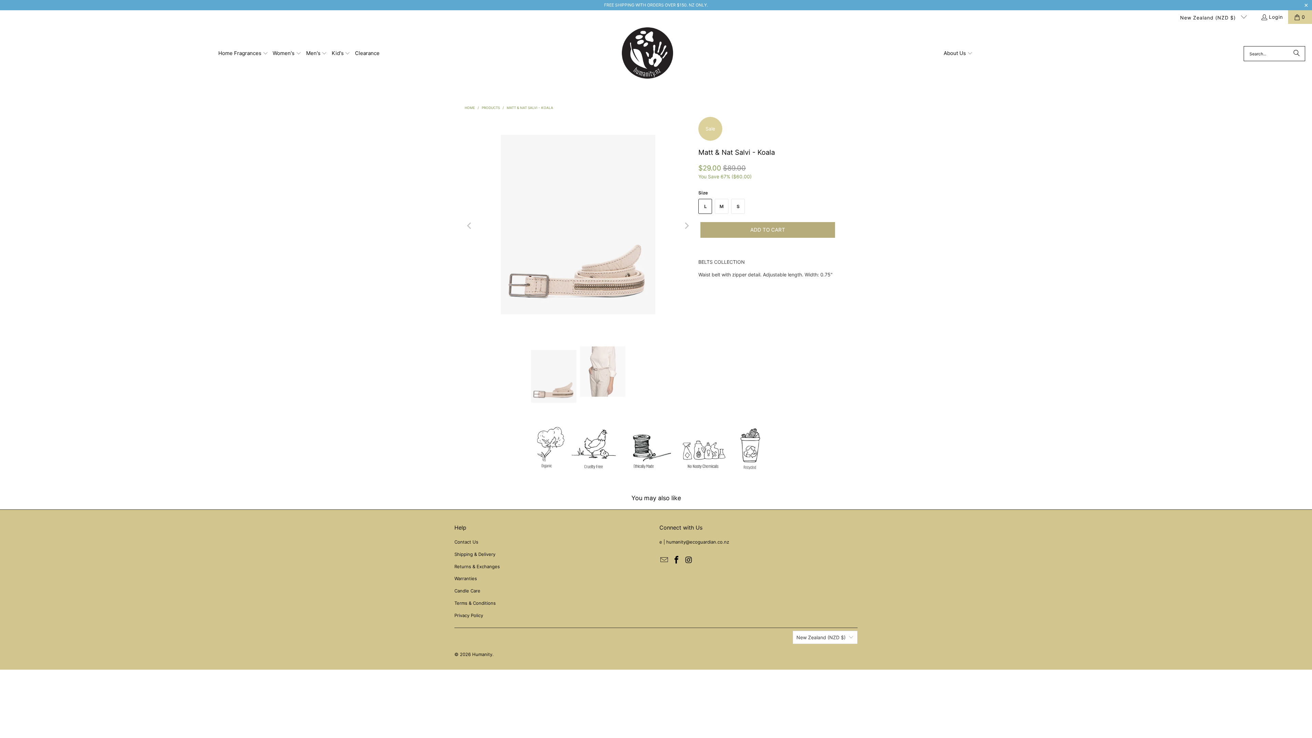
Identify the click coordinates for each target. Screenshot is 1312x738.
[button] (243, 53)
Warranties (465, 578)
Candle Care (467, 590)
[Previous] (469, 225)
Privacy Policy (468, 615)
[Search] (1296, 53)
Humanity (482, 654)
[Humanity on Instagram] (689, 560)
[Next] (686, 225)
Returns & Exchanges (477, 566)
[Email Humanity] (664, 560)
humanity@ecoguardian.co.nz (697, 542)
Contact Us (466, 542)
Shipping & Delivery (474, 554)
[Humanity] (647, 53)
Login (1276, 17)
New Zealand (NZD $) (1209, 17)
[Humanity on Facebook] (677, 560)
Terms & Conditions (475, 603)
